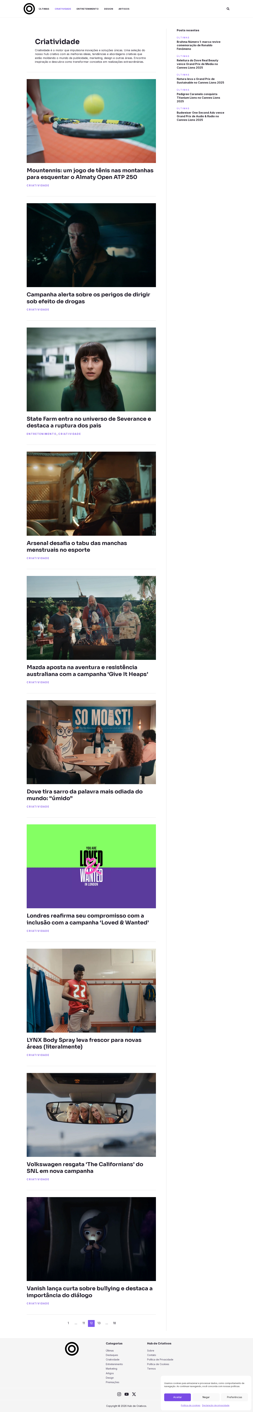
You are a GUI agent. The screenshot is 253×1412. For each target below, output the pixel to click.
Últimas (110, 1350)
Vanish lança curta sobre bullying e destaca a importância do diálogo (90, 1292)
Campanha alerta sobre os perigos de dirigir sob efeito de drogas (88, 298)
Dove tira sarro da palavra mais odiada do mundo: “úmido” (85, 795)
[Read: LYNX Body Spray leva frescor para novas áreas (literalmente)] (91, 990)
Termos (151, 1368)
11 (83, 1323)
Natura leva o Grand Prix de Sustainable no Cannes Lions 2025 (200, 80)
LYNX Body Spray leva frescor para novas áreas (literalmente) (84, 1043)
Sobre (150, 1350)
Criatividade (38, 185)
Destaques (112, 1355)
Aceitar (177, 1397)
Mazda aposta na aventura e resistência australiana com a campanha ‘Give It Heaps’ (87, 670)
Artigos (110, 1373)
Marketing (111, 1368)
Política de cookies (190, 1405)
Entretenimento (42, 433)
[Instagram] (119, 1394)
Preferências (234, 1397)
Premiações (112, 1382)
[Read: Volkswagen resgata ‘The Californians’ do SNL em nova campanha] (91, 1114)
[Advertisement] (201, 181)
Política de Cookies (158, 1364)
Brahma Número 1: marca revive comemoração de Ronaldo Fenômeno (198, 45)
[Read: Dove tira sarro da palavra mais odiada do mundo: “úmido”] (91, 742)
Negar (206, 1397)
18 (114, 1323)
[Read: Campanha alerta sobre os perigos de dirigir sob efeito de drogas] (91, 245)
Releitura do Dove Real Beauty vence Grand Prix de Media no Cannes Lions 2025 (197, 64)
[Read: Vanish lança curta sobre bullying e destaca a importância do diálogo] (91, 1239)
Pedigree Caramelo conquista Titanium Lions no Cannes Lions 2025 (198, 97)
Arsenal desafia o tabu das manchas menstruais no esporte (77, 546)
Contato (151, 1355)
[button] (228, 9)
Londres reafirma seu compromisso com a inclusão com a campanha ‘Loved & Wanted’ (88, 919)
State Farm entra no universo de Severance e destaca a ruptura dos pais (89, 422)
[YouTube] (126, 1394)
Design (110, 1377)
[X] (134, 1394)
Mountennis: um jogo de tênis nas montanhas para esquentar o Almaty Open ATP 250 (90, 174)
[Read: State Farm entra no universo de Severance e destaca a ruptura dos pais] (91, 369)
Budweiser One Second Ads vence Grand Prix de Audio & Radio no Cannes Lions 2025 (200, 116)
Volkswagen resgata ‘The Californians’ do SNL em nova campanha (85, 1167)
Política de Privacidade (160, 1359)
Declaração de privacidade (215, 1405)
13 (99, 1323)
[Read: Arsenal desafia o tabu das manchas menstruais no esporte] (91, 493)
